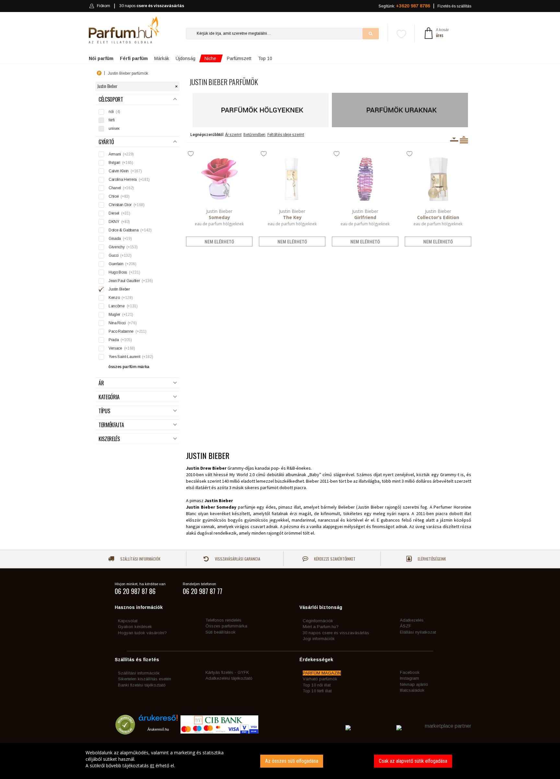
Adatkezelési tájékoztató (228, 678)
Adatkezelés (412, 620)
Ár (101, 383)
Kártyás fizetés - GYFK (227, 672)
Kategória (109, 397)
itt (152, 765)
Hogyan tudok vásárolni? (142, 632)
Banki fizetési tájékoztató (142, 685)
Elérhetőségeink (431, 559)
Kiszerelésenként (454, 140)
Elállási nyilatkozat (418, 632)
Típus (104, 411)
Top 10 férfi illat (317, 690)
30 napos (151, 6)
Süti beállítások (220, 632)
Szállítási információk (139, 559)
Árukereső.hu (158, 729)
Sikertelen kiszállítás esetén (144, 678)
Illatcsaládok (412, 690)
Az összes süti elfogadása (291, 761)
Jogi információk (319, 638)
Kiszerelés (109, 439)
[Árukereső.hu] (158, 720)
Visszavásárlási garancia (237, 559)
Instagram (409, 678)
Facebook (410, 672)
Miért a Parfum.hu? (321, 626)
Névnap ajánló (414, 684)
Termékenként (464, 139)
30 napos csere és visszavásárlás (336, 632)
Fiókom (103, 6)
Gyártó (106, 142)
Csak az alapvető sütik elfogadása (413, 761)
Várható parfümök (320, 678)
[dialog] (280, 761)
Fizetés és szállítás (454, 6)
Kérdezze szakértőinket (334, 559)
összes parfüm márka (128, 367)
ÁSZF (405, 626)
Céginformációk (318, 620)
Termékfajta (111, 425)
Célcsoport (111, 99)
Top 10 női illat (317, 685)
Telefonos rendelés (223, 620)
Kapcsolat (127, 620)
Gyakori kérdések (135, 626)
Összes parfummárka (226, 626)
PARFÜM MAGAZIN (322, 673)
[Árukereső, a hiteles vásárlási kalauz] (125, 731)
